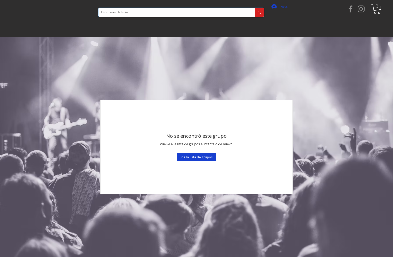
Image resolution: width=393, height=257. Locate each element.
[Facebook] (350, 9)
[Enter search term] (259, 12)
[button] (377, 9)
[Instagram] (361, 9)
